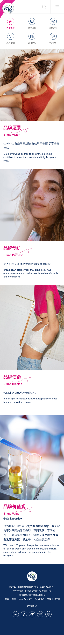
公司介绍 (32, 43)
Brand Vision (11, 134)
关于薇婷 (10, 28)
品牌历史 (53, 28)
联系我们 (53, 43)
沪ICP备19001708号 (44, 587)
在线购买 (32, 606)
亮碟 (49, 599)
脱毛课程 (32, 28)
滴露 (14, 599)
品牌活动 (10, 43)
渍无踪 (57, 599)
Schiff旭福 (39, 599)
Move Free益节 (25, 599)
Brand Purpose (13, 255)
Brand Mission (12, 384)
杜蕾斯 (6, 599)
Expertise (16, 518)
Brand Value (11, 513)
